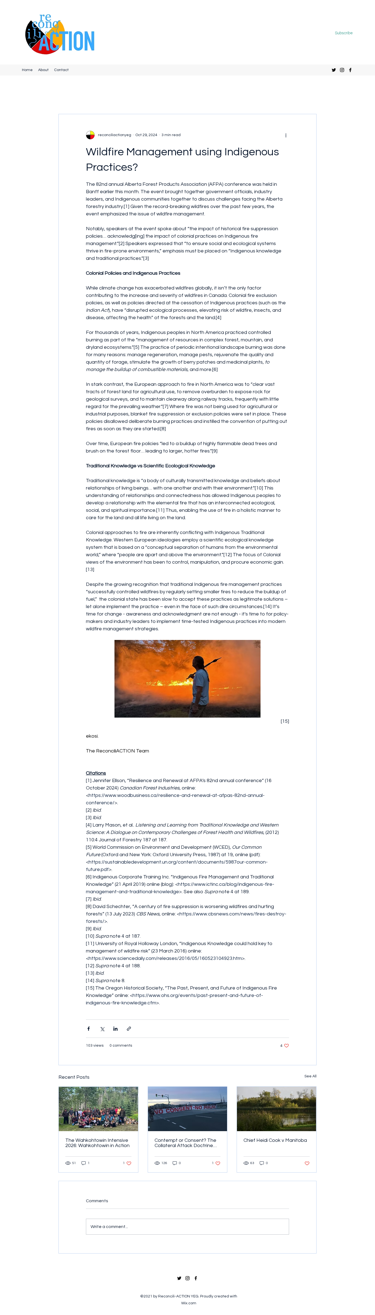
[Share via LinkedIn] (115, 1028)
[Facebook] (350, 70)
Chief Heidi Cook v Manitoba (275, 1140)
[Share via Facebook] (88, 1028)
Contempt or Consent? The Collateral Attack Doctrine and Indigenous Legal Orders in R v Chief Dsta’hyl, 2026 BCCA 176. (187, 1143)
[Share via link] (128, 1028)
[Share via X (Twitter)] (102, 1028)
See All (310, 1076)
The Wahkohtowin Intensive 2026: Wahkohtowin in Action (97, 1143)
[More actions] (285, 135)
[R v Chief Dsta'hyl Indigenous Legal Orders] (187, 1109)
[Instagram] (342, 70)
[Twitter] (334, 70)
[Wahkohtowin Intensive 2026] (98, 1109)
